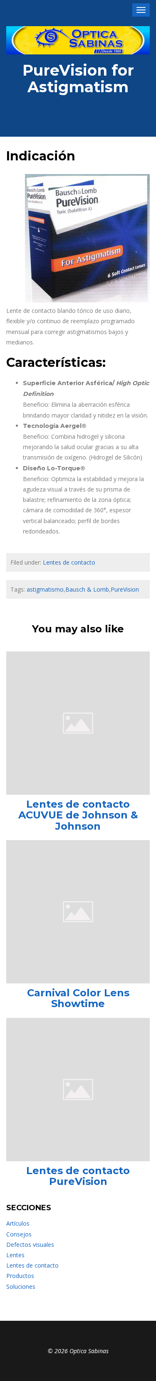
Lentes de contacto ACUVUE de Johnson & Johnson (78, 815)
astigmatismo (45, 589)
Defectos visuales (30, 1244)
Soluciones (20, 1286)
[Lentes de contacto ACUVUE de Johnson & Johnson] (78, 722)
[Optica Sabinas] (78, 40)
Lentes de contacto (69, 562)
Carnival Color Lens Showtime (78, 998)
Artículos (18, 1223)
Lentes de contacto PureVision (78, 1176)
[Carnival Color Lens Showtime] (78, 911)
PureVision (125, 589)
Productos (20, 1276)
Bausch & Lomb (87, 589)
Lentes (15, 1255)
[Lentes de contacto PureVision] (78, 1089)
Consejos (19, 1234)
